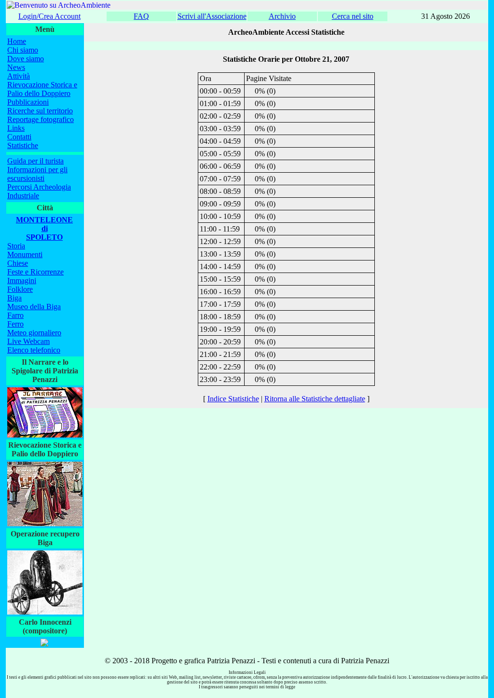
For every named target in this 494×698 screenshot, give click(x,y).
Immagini (21, 280)
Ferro (15, 324)
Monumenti (24, 254)
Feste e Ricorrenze (35, 272)
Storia (16, 246)
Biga (14, 298)
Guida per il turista (35, 161)
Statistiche (22, 145)
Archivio (282, 16)
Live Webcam (28, 341)
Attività (18, 76)
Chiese (17, 263)
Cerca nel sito (352, 16)
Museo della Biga (34, 306)
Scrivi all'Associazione (212, 16)
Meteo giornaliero (34, 332)
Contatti (19, 137)
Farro (15, 315)
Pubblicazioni (28, 102)
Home (16, 41)
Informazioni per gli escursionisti (37, 173)
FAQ (141, 16)
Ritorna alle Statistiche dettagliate (314, 399)
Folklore (20, 289)
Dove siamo (25, 59)
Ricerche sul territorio (40, 111)
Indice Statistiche (233, 399)
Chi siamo (22, 50)
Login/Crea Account (49, 16)
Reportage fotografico (40, 119)
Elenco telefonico (33, 350)
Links (16, 128)
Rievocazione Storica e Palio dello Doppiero (42, 89)
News (16, 67)
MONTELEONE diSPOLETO (44, 228)
